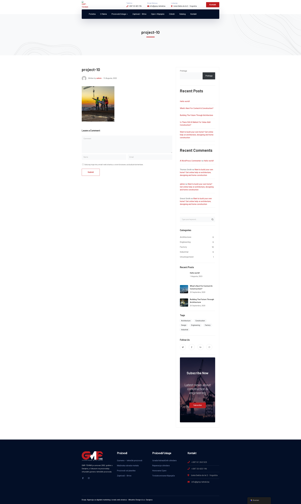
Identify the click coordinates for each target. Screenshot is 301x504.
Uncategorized (186, 256)
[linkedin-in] (200, 347)
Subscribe (197, 405)
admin (99, 78)
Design (183, 325)
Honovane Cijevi (159, 470)
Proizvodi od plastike (126, 470)
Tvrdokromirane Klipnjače (163, 475)
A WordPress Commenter (190, 161)
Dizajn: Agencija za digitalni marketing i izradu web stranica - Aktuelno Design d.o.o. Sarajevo (117, 500)
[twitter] (183, 347)
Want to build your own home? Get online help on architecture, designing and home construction (196, 135)
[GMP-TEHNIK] (85, 4)
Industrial (184, 251)
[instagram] (209, 347)
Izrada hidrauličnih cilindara (164, 460)
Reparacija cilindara (161, 465)
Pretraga (183, 71)
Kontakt (212, 5)
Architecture (185, 237)
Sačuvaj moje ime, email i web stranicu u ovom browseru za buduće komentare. (113, 165)
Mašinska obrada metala (128, 465)
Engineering (185, 242)
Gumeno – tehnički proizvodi (129, 460)
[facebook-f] (192, 347)
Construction (200, 321)
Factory (183, 247)
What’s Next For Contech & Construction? (196, 108)
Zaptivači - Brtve (124, 475)
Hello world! (185, 101)
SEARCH (212, 219)
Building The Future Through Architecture (196, 115)
